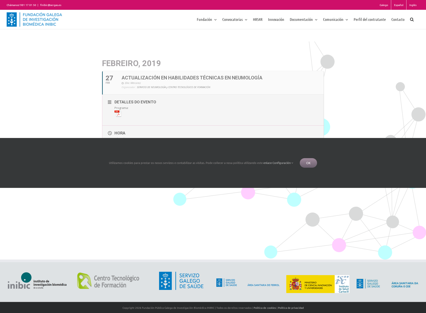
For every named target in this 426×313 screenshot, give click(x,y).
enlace (267, 163)
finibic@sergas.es (50, 5)
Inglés (412, 5)
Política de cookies (265, 307)
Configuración (281, 163)
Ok (308, 163)
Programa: (121, 108)
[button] (412, 19)
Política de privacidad (291, 307)
